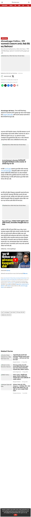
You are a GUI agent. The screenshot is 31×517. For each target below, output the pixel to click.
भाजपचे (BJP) (8, 169)
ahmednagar (6, 312)
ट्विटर (20, 284)
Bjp (2, 312)
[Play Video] (15, 260)
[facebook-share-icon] (8, 86)
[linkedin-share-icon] (11, 86)
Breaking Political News (21, 278)
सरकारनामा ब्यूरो (7, 76)
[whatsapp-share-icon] (2, 86)
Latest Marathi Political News (9, 278)
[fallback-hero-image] (6, 357)
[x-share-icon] (5, 86)
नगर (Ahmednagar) (6, 171)
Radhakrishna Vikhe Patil (6, 315)
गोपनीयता (8, 513)
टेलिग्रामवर (3, 286)
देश (15, 5)
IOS (14, 283)
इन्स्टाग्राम (23, 284)
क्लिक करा (25, 273)
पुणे (23, 5)
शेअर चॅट (27, 284)
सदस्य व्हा (8, 270)
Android (9, 283)
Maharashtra (4, 279)
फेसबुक (17, 284)
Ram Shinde (13, 312)
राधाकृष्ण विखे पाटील (8, 115)
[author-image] (2, 76)
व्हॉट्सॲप (9, 286)
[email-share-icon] (14, 86)
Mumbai (15, 279)
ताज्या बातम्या (4, 5)
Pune (11, 279)
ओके (15, 515)
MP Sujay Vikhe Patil (20, 312)
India (8, 279)
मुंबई (19, 5)
